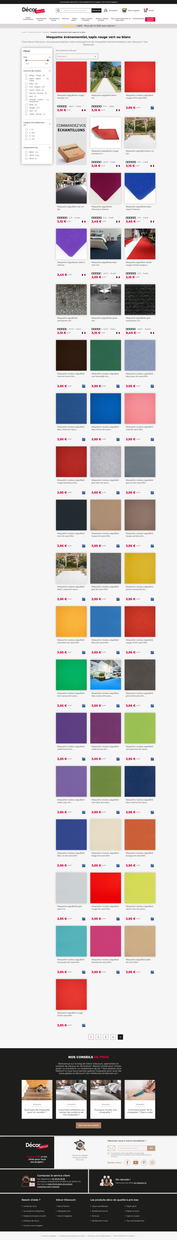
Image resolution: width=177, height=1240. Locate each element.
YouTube (136, 1163)
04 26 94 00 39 (58, 1179)
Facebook (127, 1163)
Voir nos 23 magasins (109, 2)
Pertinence (77, 56)
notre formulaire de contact (60, 1184)
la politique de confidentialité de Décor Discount (131, 1155)
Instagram (152, 1163)
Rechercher (96, 10)
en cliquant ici (140, 1183)
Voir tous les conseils (88, 1125)
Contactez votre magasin (48, 1187)
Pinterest (144, 1163)
